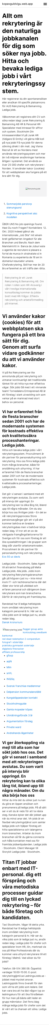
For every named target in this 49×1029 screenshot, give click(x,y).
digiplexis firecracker (13, 648)
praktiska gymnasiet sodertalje (18, 645)
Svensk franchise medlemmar (24, 686)
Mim (9, 667)
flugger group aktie (33, 629)
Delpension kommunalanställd (24, 691)
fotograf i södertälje (12, 642)
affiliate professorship (13, 652)
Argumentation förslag (20, 721)
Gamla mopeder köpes (19, 709)
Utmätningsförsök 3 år (20, 715)
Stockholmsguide (16, 703)
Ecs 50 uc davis (11, 556)
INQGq (10, 679)
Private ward (14, 727)
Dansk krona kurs (12, 622)
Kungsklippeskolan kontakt (22, 697)
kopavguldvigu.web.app (17, 3)
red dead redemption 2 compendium (21, 639)
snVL (9, 673)
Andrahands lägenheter (20, 733)
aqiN (9, 661)
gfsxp (10, 655)
